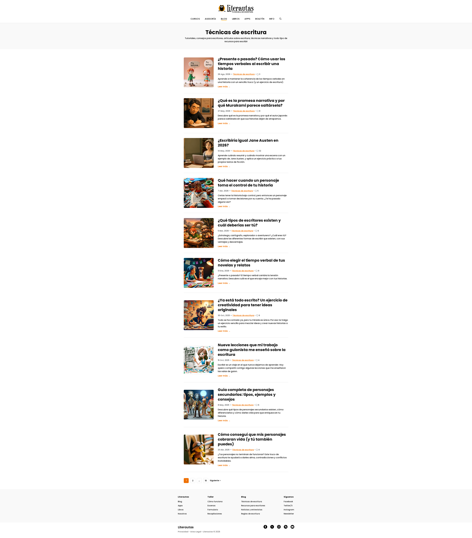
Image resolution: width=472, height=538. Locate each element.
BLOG (224, 18)
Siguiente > (215, 480)
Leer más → (224, 86)
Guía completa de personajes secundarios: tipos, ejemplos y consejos (247, 394)
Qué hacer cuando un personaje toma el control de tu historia (248, 183)
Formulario (212, 509)
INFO (271, 18)
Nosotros (182, 513)
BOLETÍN (259, 18)
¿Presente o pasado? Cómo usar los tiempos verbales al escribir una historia (251, 63)
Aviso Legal (195, 531)
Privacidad (183, 531)
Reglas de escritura (250, 513)
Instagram (289, 509)
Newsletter (289, 513)
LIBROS (236, 18)
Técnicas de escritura (244, 74)
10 (206, 480)
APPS (247, 18)
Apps (180, 505)
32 (259, 151)
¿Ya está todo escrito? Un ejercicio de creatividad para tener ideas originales (253, 305)
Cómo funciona (214, 501)
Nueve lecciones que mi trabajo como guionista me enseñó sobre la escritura (252, 349)
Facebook (288, 501)
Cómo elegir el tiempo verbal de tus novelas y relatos (251, 263)
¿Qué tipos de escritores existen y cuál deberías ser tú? (249, 223)
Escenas (211, 505)
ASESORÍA (210, 18)
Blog (180, 501)
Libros (181, 509)
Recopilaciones (214, 513)
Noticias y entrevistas (251, 509)
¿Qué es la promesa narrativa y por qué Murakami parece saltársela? (251, 103)
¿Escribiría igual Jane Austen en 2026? (248, 143)
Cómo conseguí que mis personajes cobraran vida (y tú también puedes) (252, 439)
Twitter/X (288, 505)
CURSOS (195, 18)
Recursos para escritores (253, 505)
